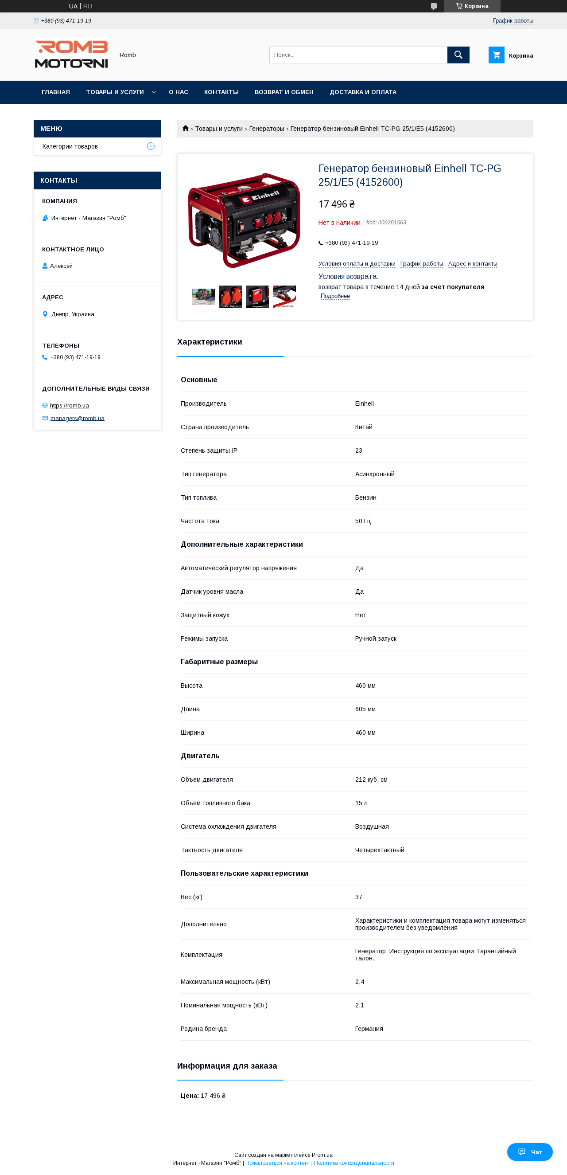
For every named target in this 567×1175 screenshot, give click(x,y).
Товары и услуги (115, 92)
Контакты (221, 92)
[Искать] (458, 55)
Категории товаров (70, 146)
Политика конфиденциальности (354, 1163)
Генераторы (266, 128)
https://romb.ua (69, 405)
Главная (56, 92)
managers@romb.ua (77, 418)
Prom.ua (322, 1155)
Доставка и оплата (363, 92)
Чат (536, 1151)
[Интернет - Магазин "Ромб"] (71, 69)
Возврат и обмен (284, 92)
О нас (178, 92)
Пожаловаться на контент (277, 1163)
